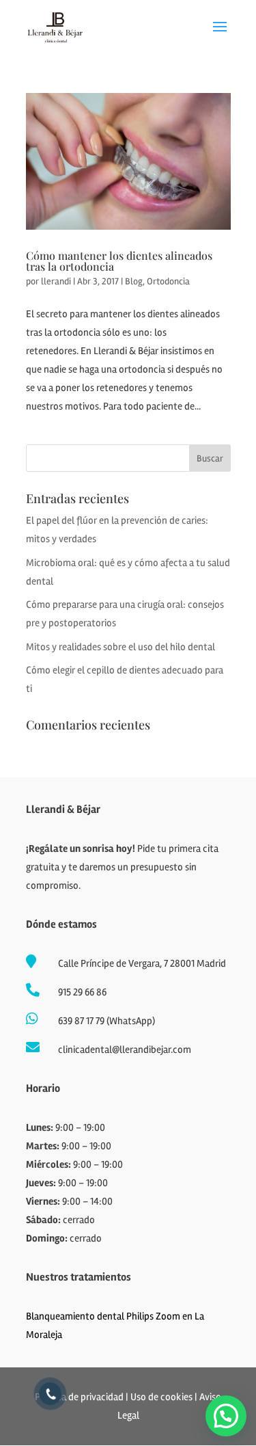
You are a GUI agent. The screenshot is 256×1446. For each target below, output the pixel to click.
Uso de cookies (161, 1397)
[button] (225, 1415)
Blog (134, 281)
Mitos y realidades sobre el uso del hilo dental (120, 647)
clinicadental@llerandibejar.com (124, 1049)
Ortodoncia (168, 281)
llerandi (56, 281)
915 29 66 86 (82, 992)
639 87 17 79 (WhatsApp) (106, 1021)
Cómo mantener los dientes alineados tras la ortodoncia (119, 260)
